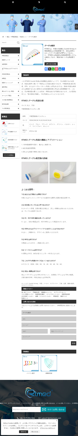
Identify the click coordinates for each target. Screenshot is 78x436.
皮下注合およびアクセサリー (10, 69)
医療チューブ (6, 60)
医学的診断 (5, 104)
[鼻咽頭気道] (49, 362)
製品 (8, 37)
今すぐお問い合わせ (55, 409)
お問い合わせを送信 (51, 64)
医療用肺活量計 (40, 294)
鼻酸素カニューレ (46, 292)
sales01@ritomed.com (51, 418)
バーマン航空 (31, 373)
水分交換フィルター (27, 296)
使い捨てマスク (26, 292)
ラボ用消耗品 (6, 108)
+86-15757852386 (27, 418)
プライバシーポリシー (47, 428)
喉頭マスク (63, 296)
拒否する (23, 432)
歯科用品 (4, 87)
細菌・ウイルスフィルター (43, 296)
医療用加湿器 (66, 294)
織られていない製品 (8, 91)
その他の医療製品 (7, 100)
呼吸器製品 (14, 37)
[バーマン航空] (30, 362)
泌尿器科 (4, 64)
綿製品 (4, 78)
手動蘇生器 (36, 292)
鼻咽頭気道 (49, 373)
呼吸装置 (56, 296)
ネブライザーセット (60, 292)
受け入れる (34, 432)
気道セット (23, 37)
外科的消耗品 (6, 74)
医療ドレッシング (7, 83)
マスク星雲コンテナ (27, 294)
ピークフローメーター (53, 294)
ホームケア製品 (6, 95)
